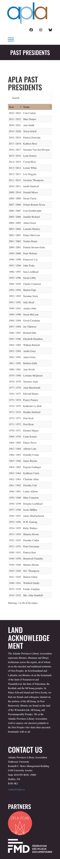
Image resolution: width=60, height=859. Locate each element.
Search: (16, 97)
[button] (21, 107)
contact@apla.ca (16, 789)
